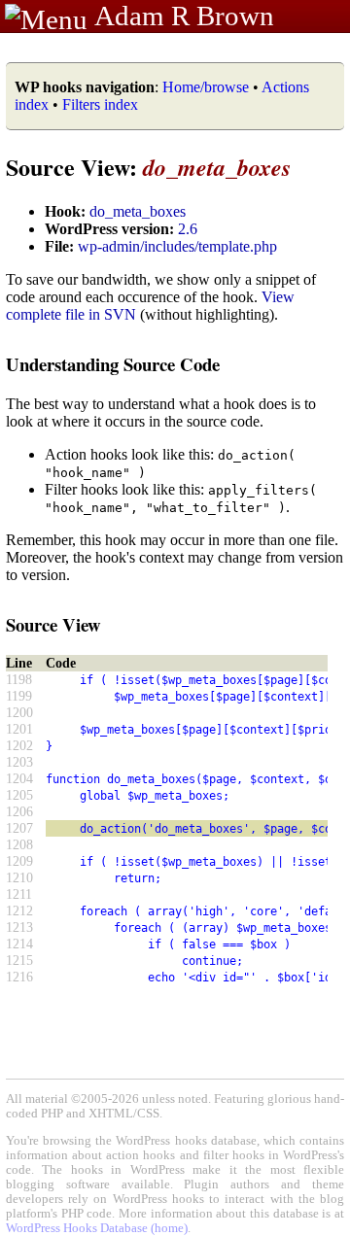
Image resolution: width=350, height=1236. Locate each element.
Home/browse (205, 87)
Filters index (100, 104)
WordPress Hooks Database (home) (97, 1228)
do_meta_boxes (137, 211)
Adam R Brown (184, 15)
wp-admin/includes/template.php (177, 246)
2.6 (187, 229)
